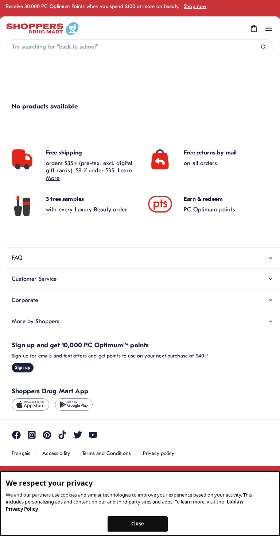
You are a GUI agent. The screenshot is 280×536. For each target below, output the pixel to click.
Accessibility (56, 453)
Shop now (195, 6)
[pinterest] (47, 435)
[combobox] (140, 46)
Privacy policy (158, 453)
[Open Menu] (268, 29)
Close (137, 523)
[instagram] (31, 435)
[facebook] (16, 435)
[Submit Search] (263, 47)
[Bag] (253, 29)
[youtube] (93, 435)
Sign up (22, 367)
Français (21, 453)
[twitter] (77, 435)
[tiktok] (62, 435)
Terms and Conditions (106, 453)
